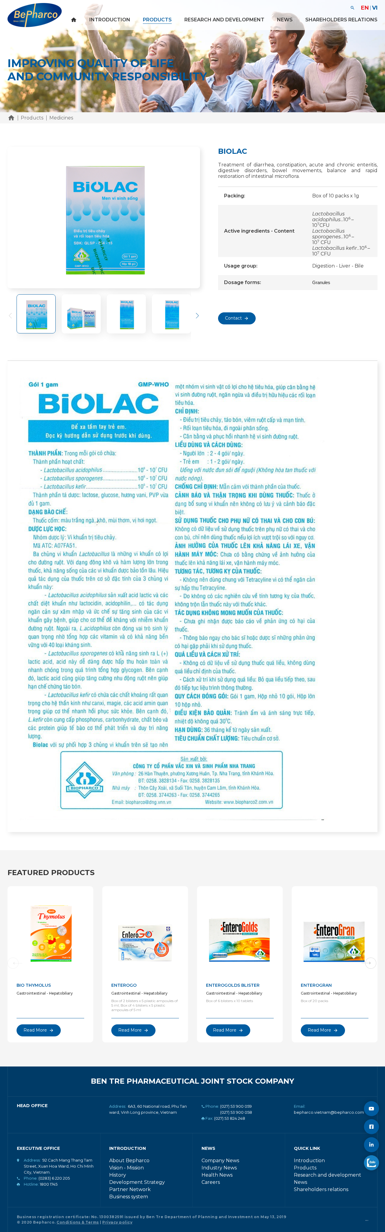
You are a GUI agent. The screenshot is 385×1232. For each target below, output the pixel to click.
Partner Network (130, 1189)
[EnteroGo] (145, 932)
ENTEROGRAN (316, 985)
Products (157, 20)
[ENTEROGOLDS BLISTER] (240, 932)
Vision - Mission (126, 1168)
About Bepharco (129, 1160)
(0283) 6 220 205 (54, 1178)
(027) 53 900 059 (236, 1106)
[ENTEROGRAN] (334, 932)
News (285, 20)
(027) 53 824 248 (229, 1118)
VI (374, 8)
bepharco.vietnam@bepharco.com (329, 1112)
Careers (211, 1182)
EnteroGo (124, 985)
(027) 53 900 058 (236, 1112)
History (117, 1175)
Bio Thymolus (34, 985)
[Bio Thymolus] (50, 932)
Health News (217, 1175)
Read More (35, 1030)
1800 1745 (48, 1184)
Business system (128, 1196)
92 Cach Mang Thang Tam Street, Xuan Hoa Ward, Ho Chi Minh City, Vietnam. (59, 1166)
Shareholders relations (341, 20)
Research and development (224, 20)
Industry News (219, 1168)
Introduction (109, 20)
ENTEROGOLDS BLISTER (233, 985)
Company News (220, 1160)
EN (365, 8)
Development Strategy (137, 1182)
